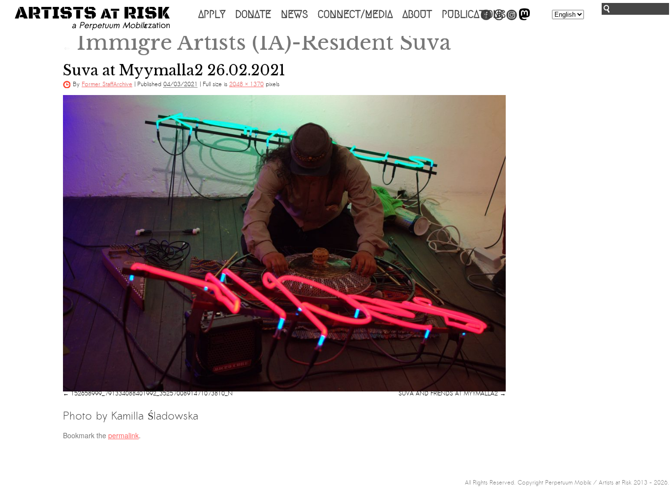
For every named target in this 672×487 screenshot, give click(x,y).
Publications (474, 14)
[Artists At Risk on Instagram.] (511, 18)
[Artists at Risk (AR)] (92, 18)
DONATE (253, 14)
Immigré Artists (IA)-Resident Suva (257, 42)
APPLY (211, 14)
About (417, 14)
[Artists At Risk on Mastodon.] (524, 18)
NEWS (294, 14)
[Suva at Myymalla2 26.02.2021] (284, 243)
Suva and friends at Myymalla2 (448, 393)
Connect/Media (355, 14)
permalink (123, 435)
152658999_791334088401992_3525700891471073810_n (152, 393)
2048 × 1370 (246, 84)
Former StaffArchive (107, 84)
